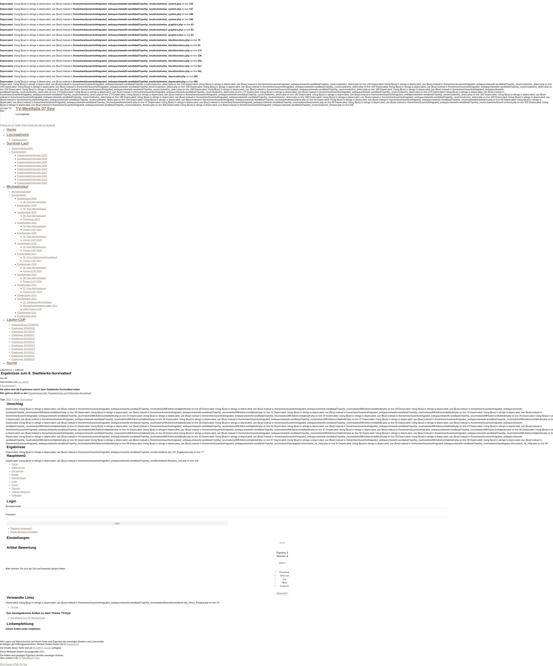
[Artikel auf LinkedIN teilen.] (20, 635)
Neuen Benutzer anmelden (24, 532)
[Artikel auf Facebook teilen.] (14, 635)
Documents (17, 471)
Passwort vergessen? (21, 528)
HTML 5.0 (18, 664)
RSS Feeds (6, 664)
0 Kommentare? (8, 386)
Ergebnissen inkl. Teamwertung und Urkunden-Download (59, 393)
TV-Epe (16, 399)
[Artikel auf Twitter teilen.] (8, 635)
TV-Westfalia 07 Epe (35, 108)
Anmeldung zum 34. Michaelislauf (27, 618)
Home (15, 464)
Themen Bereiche (21, 492)
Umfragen (17, 495)
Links (14, 481)
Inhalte (15, 474)
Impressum (72, 644)
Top (25, 664)
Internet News (19, 478)
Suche (15, 485)
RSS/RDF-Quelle (42, 648)
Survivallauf (26, 399)
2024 (8, 399)
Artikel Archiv (18, 467)
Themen (16, 488)
